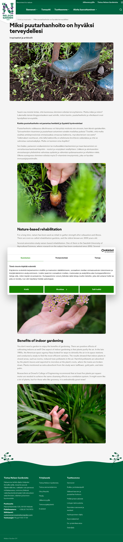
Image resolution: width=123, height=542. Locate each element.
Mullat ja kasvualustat (75, 498)
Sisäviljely (70, 527)
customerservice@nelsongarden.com (18, 515)
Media (41, 496)
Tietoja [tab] (97, 258)
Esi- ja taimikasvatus (74, 523)
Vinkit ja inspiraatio (24, 19)
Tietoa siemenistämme (48, 487)
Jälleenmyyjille (89, 2)
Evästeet (42, 509)
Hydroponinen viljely (75, 514)
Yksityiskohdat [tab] (61, 258)
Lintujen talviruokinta (75, 503)
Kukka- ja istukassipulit (75, 487)
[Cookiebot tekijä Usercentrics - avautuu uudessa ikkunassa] (103, 251)
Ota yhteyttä (44, 491)
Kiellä (26, 289)
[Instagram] (122, 2)
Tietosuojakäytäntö (46, 504)
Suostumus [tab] (25, 258)
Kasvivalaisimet (73, 519)
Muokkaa (60, 289)
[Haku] (120, 9)
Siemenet (70, 483)
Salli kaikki (96, 289)
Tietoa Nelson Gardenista (108, 2)
